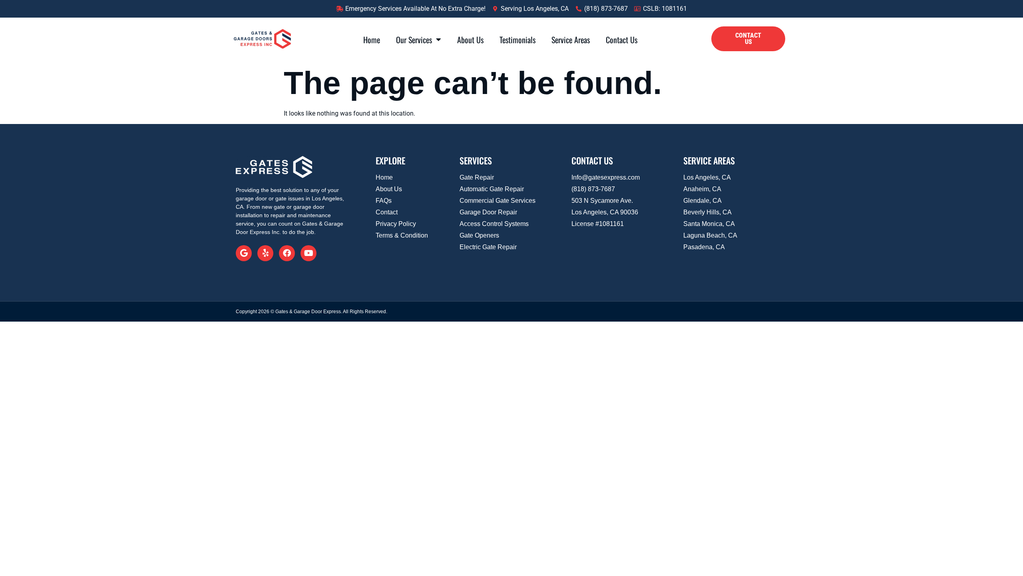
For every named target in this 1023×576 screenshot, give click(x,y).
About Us (470, 40)
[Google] (244, 253)
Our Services (414, 40)
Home (371, 40)
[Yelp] (265, 253)
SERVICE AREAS (709, 160)
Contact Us (621, 40)
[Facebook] (287, 253)
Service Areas (570, 40)
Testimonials (517, 40)
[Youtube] (308, 253)
